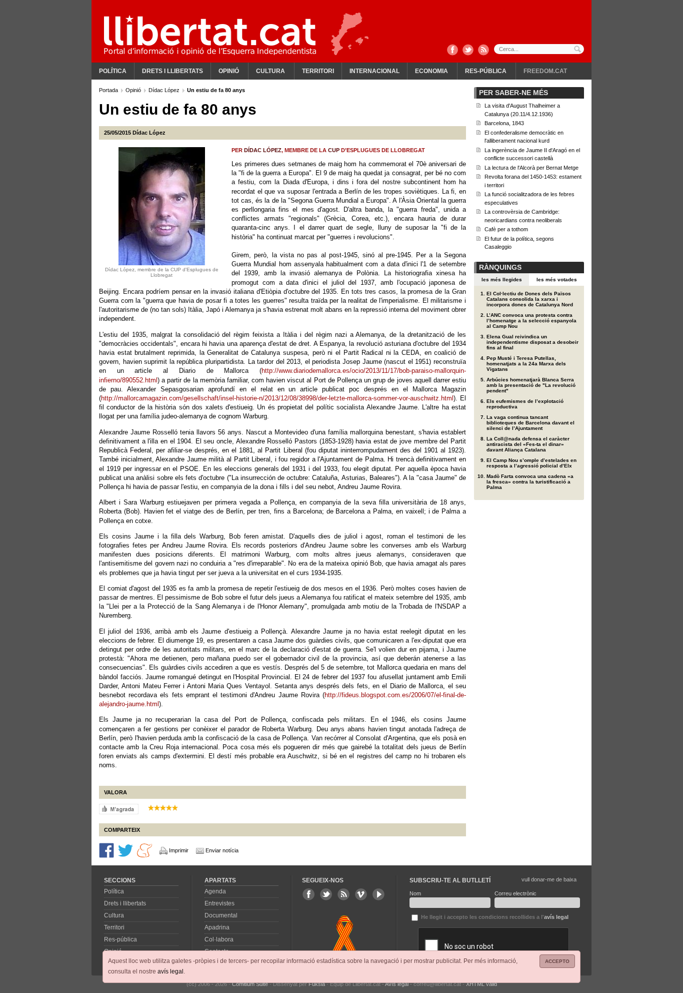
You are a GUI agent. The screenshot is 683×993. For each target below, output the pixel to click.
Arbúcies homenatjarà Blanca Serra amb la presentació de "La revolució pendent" (531, 385)
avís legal (171, 971)
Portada (109, 90)
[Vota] (118, 808)
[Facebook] (452, 50)
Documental (221, 915)
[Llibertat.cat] (210, 35)
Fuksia (316, 984)
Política (112, 71)
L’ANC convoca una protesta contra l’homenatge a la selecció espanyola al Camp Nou (531, 320)
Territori (318, 71)
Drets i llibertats (172, 71)
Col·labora (219, 939)
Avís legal (396, 984)
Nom (415, 893)
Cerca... (539, 49)
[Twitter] (468, 50)
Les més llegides (502, 279)
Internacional (375, 71)
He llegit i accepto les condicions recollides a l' (494, 917)
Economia (431, 71)
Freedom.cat (545, 71)
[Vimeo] (361, 894)
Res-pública (485, 71)
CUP (334, 150)
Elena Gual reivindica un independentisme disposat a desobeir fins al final (532, 342)
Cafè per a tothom (506, 229)
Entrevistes (219, 903)
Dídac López (164, 90)
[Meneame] (144, 850)
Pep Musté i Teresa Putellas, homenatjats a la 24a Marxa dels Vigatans (526, 363)
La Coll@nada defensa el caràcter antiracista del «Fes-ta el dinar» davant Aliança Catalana (528, 444)
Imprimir (178, 850)
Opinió (228, 71)
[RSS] (483, 50)
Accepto (557, 961)
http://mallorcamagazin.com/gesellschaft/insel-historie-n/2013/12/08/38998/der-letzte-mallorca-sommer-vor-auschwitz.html (277, 398)
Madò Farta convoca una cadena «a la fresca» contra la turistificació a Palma (530, 481)
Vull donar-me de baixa (549, 879)
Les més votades (556, 279)
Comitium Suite (250, 984)
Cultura (270, 71)
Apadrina (217, 927)
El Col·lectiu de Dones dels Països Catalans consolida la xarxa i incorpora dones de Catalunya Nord (529, 299)
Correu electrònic (515, 893)
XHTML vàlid (481, 984)
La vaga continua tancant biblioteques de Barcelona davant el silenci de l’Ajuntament (530, 422)
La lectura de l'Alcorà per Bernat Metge (531, 168)
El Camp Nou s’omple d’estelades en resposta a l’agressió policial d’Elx (531, 462)
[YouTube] (378, 894)
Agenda (215, 891)
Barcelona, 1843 (504, 123)
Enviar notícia (222, 850)
